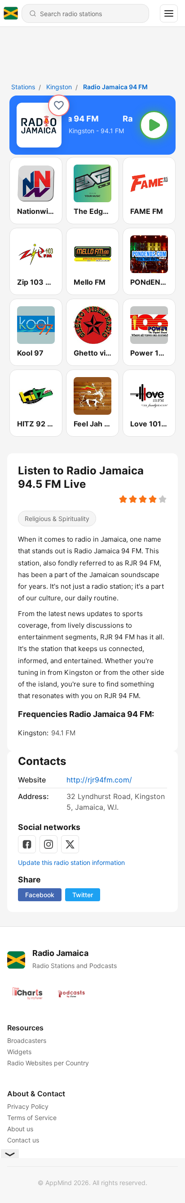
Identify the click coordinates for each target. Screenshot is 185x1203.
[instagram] (48, 844)
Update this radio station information (71, 862)
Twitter (82, 895)
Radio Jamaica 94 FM (115, 87)
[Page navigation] (169, 13)
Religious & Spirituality (57, 518)
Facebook (39, 895)
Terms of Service (32, 1117)
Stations (23, 87)
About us (20, 1129)
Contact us (23, 1140)
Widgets (19, 1051)
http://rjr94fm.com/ (99, 779)
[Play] (154, 125)
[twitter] (70, 844)
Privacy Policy (27, 1106)
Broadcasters (26, 1040)
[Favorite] (59, 105)
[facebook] (27, 844)
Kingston (59, 87)
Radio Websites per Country (48, 1063)
